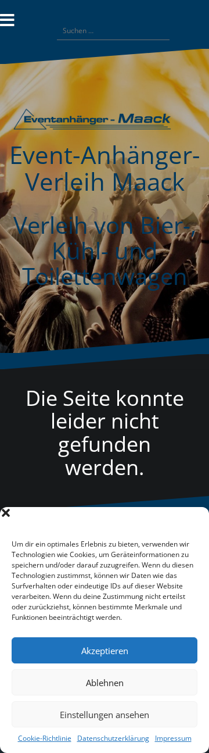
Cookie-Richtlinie (44, 738)
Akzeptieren (104, 650)
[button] (191, 521)
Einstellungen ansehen (104, 714)
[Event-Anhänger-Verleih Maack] (104, 123)
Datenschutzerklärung (113, 738)
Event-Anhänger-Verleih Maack (104, 168)
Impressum (173, 738)
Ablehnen (105, 682)
